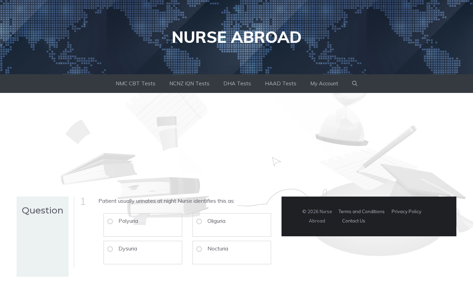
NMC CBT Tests (135, 83)
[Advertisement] (236, 144)
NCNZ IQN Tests (189, 83)
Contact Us (353, 221)
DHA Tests (237, 83)
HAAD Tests (280, 83)
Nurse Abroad (237, 37)
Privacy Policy (406, 211)
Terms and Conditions (362, 211)
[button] (354, 83)
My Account (324, 83)
